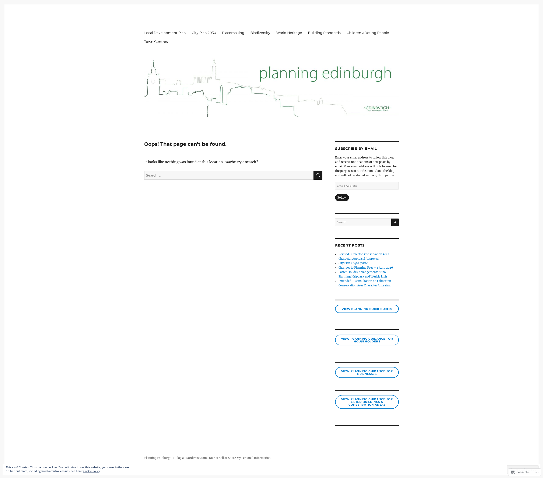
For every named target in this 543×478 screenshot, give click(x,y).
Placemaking (233, 33)
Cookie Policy (91, 471)
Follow (342, 197)
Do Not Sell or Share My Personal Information (240, 458)
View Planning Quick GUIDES (367, 309)
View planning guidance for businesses (367, 372)
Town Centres (156, 42)
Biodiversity (260, 33)
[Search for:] (228, 175)
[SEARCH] (317, 175)
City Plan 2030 (204, 33)
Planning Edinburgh (158, 458)
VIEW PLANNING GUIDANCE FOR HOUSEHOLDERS (367, 340)
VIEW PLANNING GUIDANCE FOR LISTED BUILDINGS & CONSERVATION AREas (367, 401)
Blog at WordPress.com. (191, 458)
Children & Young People (368, 33)
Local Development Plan (165, 33)
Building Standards (324, 33)
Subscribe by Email (356, 149)
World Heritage (289, 33)
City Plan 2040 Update (353, 263)
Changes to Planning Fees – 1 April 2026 (366, 267)
